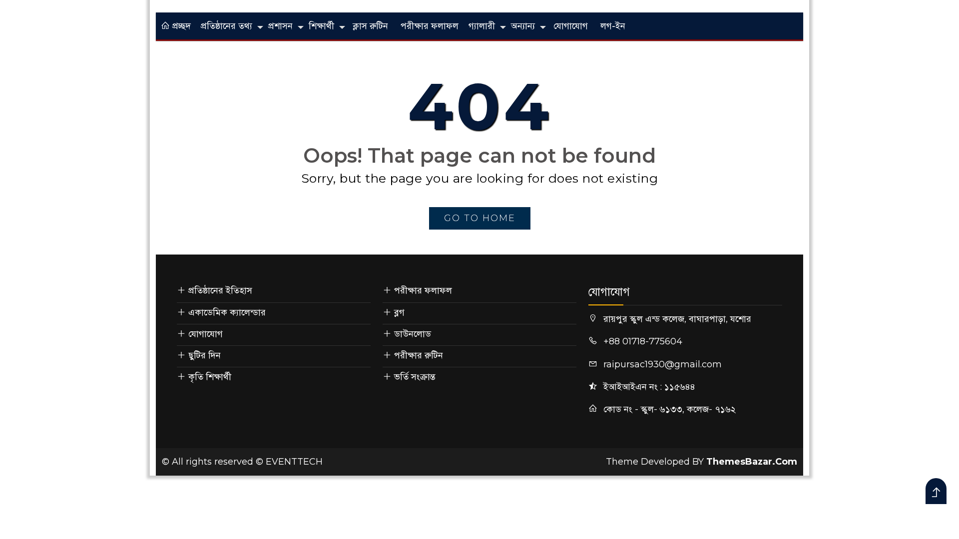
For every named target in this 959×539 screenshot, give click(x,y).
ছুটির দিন (204, 355)
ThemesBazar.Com (751, 461)
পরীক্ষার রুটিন (418, 355)
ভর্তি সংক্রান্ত (415, 376)
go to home (479, 218)
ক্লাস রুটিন (370, 25)
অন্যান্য (523, 25)
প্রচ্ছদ (180, 25)
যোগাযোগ (570, 25)
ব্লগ (399, 312)
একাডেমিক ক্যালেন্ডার (227, 312)
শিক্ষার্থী (321, 25)
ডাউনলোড (412, 333)
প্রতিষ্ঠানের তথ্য (226, 25)
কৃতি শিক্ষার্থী (209, 376)
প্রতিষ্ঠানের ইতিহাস (220, 290)
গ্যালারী (482, 25)
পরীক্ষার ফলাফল (430, 25)
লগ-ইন (612, 25)
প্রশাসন (280, 25)
